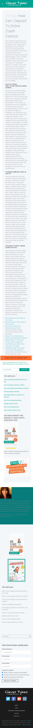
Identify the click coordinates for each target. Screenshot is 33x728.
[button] (16, 358)
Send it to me (24, 369)
